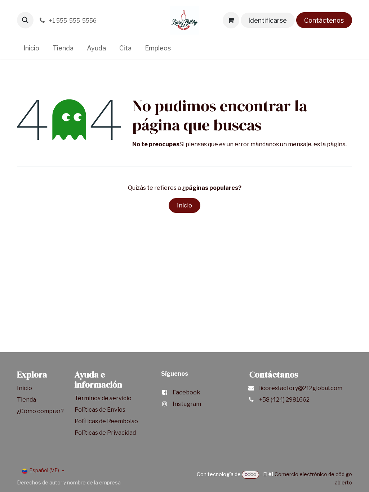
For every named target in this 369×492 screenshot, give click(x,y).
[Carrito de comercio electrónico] (231, 20)
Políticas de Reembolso (106, 421)
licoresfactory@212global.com (300, 388)
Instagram (187, 404)
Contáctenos (324, 20)
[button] (25, 20)
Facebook (186, 392)
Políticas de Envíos (100, 409)
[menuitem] (31, 48)
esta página (330, 144)
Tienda (27, 399)
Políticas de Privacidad (105, 432)
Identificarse (267, 20)
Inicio (184, 205)
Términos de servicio (104, 398)
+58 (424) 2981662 (284, 399)
